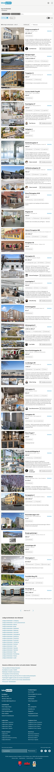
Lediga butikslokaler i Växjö (9, 652)
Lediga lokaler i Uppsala (7, 728)
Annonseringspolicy (38, 758)
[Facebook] (45, 751)
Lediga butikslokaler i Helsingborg (11, 634)
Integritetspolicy (22, 758)
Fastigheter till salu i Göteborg (35, 724)
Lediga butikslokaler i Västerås (10, 650)
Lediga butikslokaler (6, 739)
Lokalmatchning (6, 709)
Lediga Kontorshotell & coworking (9, 737)
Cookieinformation (30, 758)
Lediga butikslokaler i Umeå (9, 646)
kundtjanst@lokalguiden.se (9, 701)
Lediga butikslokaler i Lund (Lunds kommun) (13, 622)
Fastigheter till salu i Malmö (34, 726)
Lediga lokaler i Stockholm (7, 722)
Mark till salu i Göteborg (33, 735)
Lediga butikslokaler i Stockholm (10, 638)
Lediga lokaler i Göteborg (7, 724)
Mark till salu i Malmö (33, 737)
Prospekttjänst (32, 696)
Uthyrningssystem (32, 701)
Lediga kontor (5, 733)
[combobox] (36, 14)
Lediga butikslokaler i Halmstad (10, 632)
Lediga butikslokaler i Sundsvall (10, 640)
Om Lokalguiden (32, 706)
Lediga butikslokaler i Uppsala (10, 648)
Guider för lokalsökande (8, 715)
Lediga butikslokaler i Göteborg (10, 630)
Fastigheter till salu (33, 713)
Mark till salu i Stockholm (33, 733)
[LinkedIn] (42, 751)
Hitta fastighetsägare (7, 711)
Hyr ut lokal (31, 692)
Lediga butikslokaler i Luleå (9, 658)
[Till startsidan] (6, 3)
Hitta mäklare (5, 713)
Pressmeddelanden (33, 715)
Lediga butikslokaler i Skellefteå (10, 628)
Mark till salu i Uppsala (33, 739)
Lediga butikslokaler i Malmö (9, 624)
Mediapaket (31, 698)
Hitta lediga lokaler (6, 706)
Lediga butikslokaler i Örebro (9, 656)
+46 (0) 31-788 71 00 (7, 698)
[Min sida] (48, 3)
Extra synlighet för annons (34, 694)
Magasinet (30, 711)
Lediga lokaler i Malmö (7, 726)
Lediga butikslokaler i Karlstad (10, 644)
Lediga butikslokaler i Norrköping (10, 654)
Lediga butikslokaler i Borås (9, 626)
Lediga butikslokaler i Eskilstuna (10, 636)
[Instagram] (49, 751)
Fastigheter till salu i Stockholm (35, 722)
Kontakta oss (31, 709)
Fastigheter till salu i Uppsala (34, 728)
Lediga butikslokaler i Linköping (10, 620)
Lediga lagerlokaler (6, 735)
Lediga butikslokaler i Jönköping (10, 642)
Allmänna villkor (15, 758)
